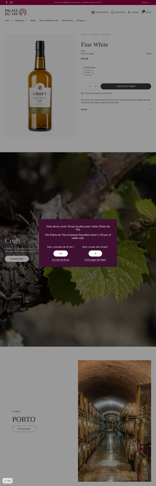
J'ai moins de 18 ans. (61, 259)
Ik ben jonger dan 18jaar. (95, 259)
